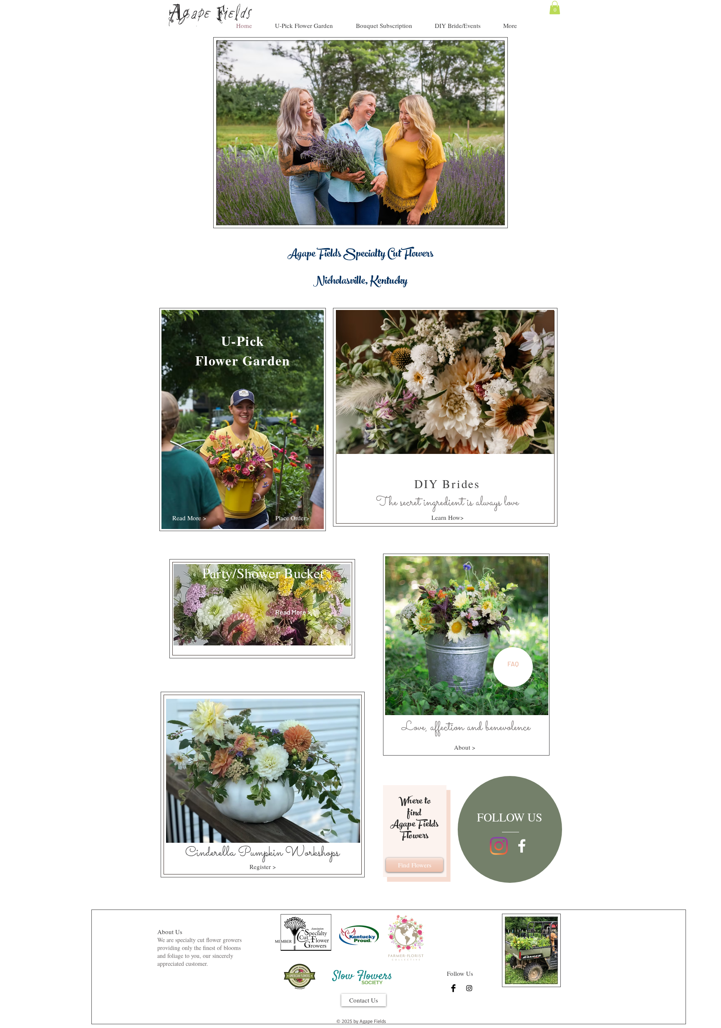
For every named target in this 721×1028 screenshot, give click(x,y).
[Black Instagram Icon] (469, 988)
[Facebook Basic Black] (453, 988)
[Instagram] (499, 846)
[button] (554, 7)
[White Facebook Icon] (522, 846)
